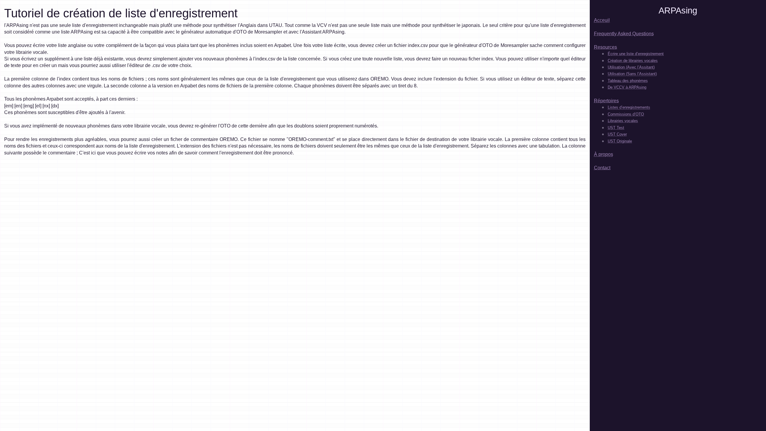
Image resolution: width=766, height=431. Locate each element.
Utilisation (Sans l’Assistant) (632, 74)
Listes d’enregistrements (629, 107)
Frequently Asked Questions (624, 33)
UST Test (616, 127)
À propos (603, 154)
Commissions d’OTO (626, 114)
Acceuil (602, 20)
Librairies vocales (623, 121)
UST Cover (617, 134)
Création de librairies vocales (633, 60)
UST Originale (620, 141)
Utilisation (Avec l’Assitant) (631, 67)
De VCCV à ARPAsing (627, 87)
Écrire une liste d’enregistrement (636, 53)
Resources (605, 47)
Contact (602, 167)
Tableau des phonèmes (628, 80)
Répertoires (606, 100)
